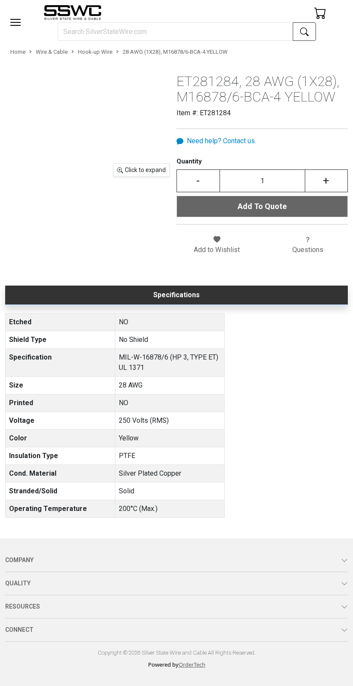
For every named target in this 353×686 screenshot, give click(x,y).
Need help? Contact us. (221, 141)
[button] (15, 22)
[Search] (304, 31)
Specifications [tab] (176, 295)
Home (17, 52)
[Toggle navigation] (15, 22)
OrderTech (192, 664)
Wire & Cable (52, 52)
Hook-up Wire (95, 52)
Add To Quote (262, 206)
